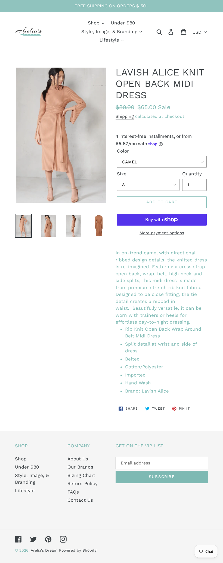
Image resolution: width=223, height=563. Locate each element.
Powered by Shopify (78, 550)
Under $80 (27, 467)
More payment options (162, 232)
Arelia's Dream (44, 550)
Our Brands (80, 467)
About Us (77, 458)
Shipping (125, 116)
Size (121, 173)
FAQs (73, 492)
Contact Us (80, 500)
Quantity (192, 173)
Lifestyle (25, 490)
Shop (21, 458)
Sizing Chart (81, 475)
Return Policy (82, 483)
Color (123, 151)
